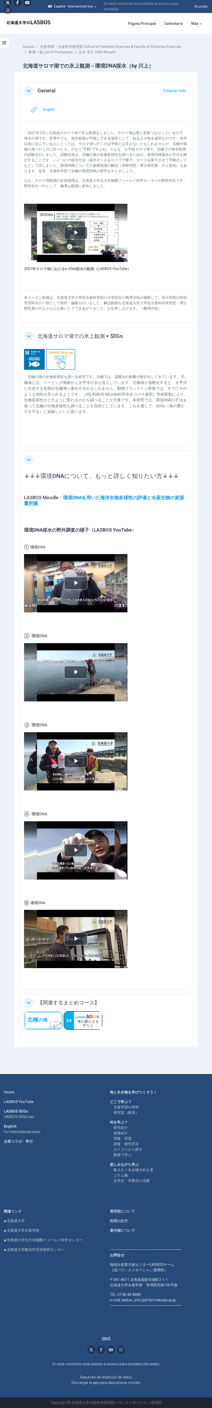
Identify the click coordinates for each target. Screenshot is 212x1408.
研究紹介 (120, 1128)
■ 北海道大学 (14, 1221)
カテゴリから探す (127, 1149)
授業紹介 (120, 1133)
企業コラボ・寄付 (18, 1141)
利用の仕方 (119, 1221)
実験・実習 (122, 1138)
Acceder (201, 6)
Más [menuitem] (195, 23)
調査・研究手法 (126, 1144)
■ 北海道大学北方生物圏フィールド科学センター (43, 1240)
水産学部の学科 (126, 1107)
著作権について (122, 1230)
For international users (22, 1132)
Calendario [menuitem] (173, 23)
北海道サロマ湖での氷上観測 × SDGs (80, 336)
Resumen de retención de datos (106, 1377)
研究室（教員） (126, 1113)
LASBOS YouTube (19, 1102)
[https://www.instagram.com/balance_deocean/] (8, 10)
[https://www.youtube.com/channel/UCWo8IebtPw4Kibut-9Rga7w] (111, 1350)
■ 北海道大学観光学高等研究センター (34, 1249)
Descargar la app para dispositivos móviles (106, 1383)
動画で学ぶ (122, 1155)
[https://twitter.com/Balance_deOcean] (91, 1350)
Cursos (28, 47)
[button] (72, 6)
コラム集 (120, 1175)
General (46, 91)
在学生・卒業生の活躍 (131, 1181)
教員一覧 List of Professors (50, 52)
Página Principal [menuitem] (142, 23)
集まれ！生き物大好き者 (133, 1170)
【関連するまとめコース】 (68, 1002)
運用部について (122, 1211)
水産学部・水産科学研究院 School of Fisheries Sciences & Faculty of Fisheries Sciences (110, 47)
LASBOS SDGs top (19, 1117)
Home (9, 1092)
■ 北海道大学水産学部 (21, 1230)
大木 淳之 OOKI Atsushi (97, 52)
